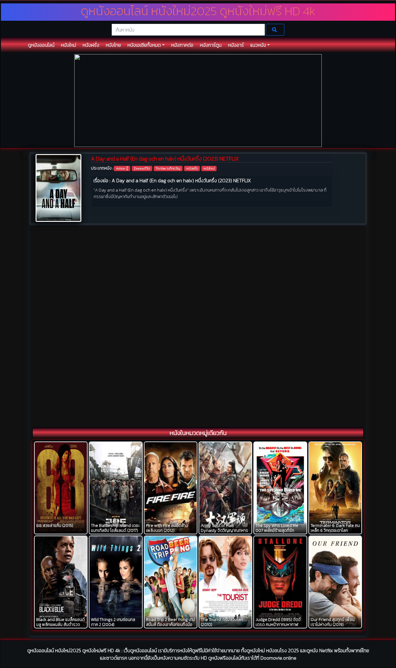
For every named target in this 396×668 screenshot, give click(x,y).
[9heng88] (198, 100)
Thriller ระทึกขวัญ (168, 168)
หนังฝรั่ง (192, 168)
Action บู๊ (122, 168)
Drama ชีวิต (142, 168)
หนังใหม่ (209, 168)
